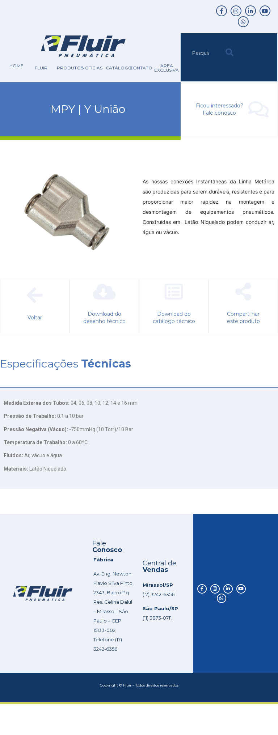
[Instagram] (236, 10)
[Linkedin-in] (250, 10)
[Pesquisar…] (201, 53)
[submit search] (229, 52)
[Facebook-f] (221, 10)
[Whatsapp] (243, 21)
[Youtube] (265, 10)
